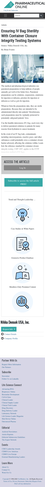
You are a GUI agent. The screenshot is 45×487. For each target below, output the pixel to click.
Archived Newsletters (9, 431)
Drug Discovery (7, 408)
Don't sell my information (22, 484)
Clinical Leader (7, 400)
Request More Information (11, 364)
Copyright (6, 479)
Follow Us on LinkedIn (10, 379)
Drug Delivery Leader (9, 410)
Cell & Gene (6, 397)
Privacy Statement (18, 481)
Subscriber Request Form (33, 481)
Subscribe (14, 10)
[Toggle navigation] (5, 15)
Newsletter (6, 376)
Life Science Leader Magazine (12, 416)
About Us (5, 467)
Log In (6, 10)
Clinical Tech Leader (9, 405)
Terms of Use (7, 481)
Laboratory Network (9, 413)
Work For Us (6, 472)
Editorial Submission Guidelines (13, 437)
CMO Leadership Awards (11, 449)
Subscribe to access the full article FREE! (23, 182)
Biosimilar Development (10, 394)
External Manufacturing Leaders (13, 457)
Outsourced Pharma (9, 421)
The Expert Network (9, 440)
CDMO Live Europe (9, 454)
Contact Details (10, 334)
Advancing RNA (8, 389)
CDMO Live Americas (10, 451)
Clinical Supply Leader (10, 402)
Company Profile (11, 338)
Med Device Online (9, 419)
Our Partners (6, 367)
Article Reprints (7, 434)
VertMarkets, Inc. (23, 479)
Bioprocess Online (8, 392)
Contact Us (6, 470)
